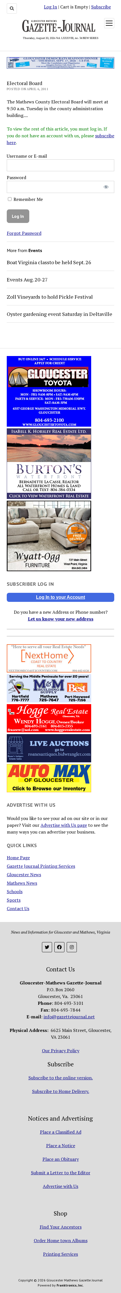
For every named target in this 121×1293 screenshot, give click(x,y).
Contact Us (18, 908)
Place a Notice (60, 1145)
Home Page (18, 857)
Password (16, 177)
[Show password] (106, 187)
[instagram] (72, 947)
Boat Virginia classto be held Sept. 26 (49, 262)
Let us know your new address (60, 619)
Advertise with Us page (64, 825)
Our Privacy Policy (60, 1050)
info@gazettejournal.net (69, 1017)
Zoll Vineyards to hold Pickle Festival (50, 296)
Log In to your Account (60, 597)
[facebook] (59, 947)
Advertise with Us (60, 1186)
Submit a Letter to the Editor (60, 1173)
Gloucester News (24, 874)
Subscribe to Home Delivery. (60, 1091)
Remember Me (27, 199)
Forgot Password (24, 233)
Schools (15, 891)
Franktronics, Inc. (70, 1285)
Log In (50, 7)
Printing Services (60, 1254)
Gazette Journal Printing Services (41, 866)
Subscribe (101, 7)
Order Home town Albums (61, 1240)
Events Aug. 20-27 (27, 279)
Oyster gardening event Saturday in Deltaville (59, 314)
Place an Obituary (60, 1159)
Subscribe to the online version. (60, 1078)
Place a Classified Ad (60, 1132)
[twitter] (47, 947)
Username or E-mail (27, 156)
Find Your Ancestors (61, 1227)
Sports (14, 900)
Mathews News (22, 883)
